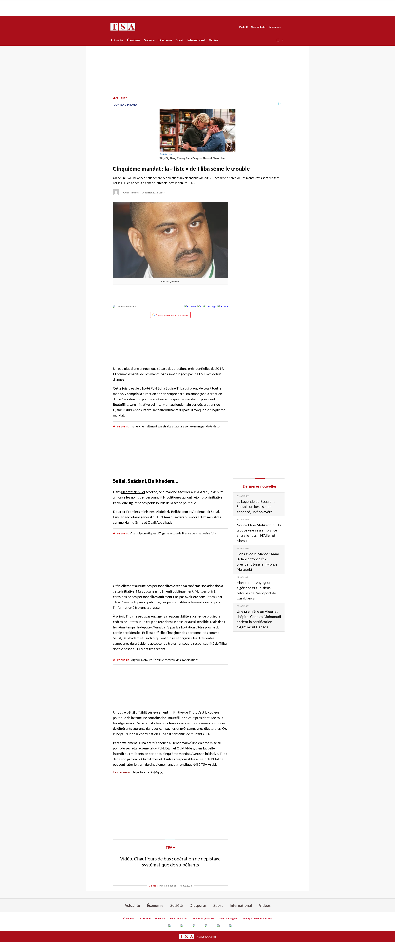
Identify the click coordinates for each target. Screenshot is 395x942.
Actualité (116, 40)
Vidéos (213, 40)
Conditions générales (203, 918)
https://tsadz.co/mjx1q (146, 772)
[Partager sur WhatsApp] (209, 306)
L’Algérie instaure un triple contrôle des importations (164, 660)
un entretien (130, 492)
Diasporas (165, 40)
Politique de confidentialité (257, 918)
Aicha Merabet (131, 192)
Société (149, 40)
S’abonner (128, 918)
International (196, 40)
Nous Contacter (178, 918)
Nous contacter (258, 27)
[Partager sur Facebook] (190, 306)
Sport (179, 40)
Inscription (145, 918)
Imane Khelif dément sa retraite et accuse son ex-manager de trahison (175, 426)
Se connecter (275, 27)
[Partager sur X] (199, 306)
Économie (133, 40)
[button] (283, 40)
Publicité (243, 27)
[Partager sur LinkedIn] (222, 306)
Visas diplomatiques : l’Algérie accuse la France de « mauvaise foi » (173, 533)
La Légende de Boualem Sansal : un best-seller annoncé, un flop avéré (256, 506)
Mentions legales (228, 918)
